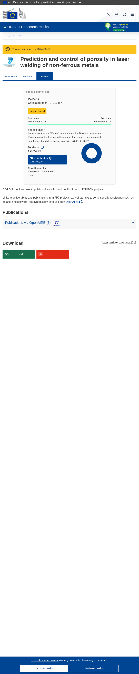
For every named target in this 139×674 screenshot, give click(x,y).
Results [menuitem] (45, 76)
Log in (108, 14)
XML (21, 254)
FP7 (19, 35)
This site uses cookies (44, 660)
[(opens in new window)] (14, 13)
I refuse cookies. (94, 668)
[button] (116, 14)
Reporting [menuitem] (28, 76)
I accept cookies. (44, 668)
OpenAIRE (72, 201)
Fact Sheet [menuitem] (11, 76)
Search (124, 14)
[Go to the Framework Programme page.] (9, 62)
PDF (55, 254)
